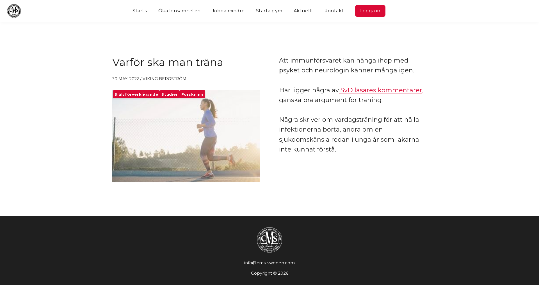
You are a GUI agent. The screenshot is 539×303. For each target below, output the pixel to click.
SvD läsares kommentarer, (381, 90)
